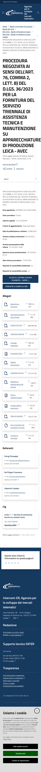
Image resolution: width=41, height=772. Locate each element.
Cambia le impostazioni (20, 760)
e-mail (5, 618)
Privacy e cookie (9, 683)
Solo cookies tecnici (20, 746)
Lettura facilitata (9, 164)
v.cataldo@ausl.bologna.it (17, 492)
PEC (14, 618)
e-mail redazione (15, 635)
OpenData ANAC (10, 525)
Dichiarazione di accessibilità (13, 686)
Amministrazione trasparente (13, 675)
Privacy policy (7, 739)
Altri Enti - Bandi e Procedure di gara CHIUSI (16, 35)
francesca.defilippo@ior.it (17, 476)
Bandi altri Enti (8, 29)
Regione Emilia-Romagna (10, 2)
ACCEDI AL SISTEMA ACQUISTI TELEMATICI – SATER (20, 279)
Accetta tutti (20, 753)
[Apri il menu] (3, 12)
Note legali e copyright (11, 680)
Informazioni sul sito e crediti (13, 632)
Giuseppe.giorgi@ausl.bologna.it (19, 460)
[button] (38, 13)
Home (5, 26)
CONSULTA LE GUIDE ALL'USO (16, 286)
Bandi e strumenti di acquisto (21, 26)
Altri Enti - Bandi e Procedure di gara (16, 31)
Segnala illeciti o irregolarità (13, 678)
